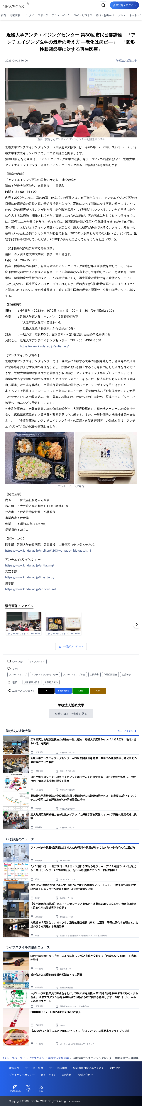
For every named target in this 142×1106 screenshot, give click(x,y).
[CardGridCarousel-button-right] (137, 624)
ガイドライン (48, 1074)
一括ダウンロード (73, 646)
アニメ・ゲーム (61, 15)
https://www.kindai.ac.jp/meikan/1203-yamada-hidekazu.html (48, 550)
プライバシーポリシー (22, 1074)
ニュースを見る (125, 731)
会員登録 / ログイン (124, 5)
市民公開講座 (110, 674)
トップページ (14, 1058)
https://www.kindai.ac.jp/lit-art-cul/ (29, 577)
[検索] (103, 5)
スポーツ (43, 15)
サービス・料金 (34, 1067)
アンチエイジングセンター (45, 674)
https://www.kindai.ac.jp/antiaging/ (44, 346)
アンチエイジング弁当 (74, 674)
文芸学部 (126, 674)
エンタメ (29, 15)
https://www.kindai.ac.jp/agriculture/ (30, 589)
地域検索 (15, 15)
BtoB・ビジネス (83, 15)
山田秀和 (94, 674)
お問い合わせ (85, 1074)
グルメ (122, 15)
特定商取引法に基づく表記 (88, 1067)
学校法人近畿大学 (126, 60)
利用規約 (115, 1067)
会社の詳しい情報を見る (71, 714)
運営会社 (14, 1067)
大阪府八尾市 (51, 682)
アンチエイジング (18, 674)
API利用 (67, 1074)
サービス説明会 (58, 1067)
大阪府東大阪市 (32, 682)
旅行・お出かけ (105, 15)
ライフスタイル (37, 661)
